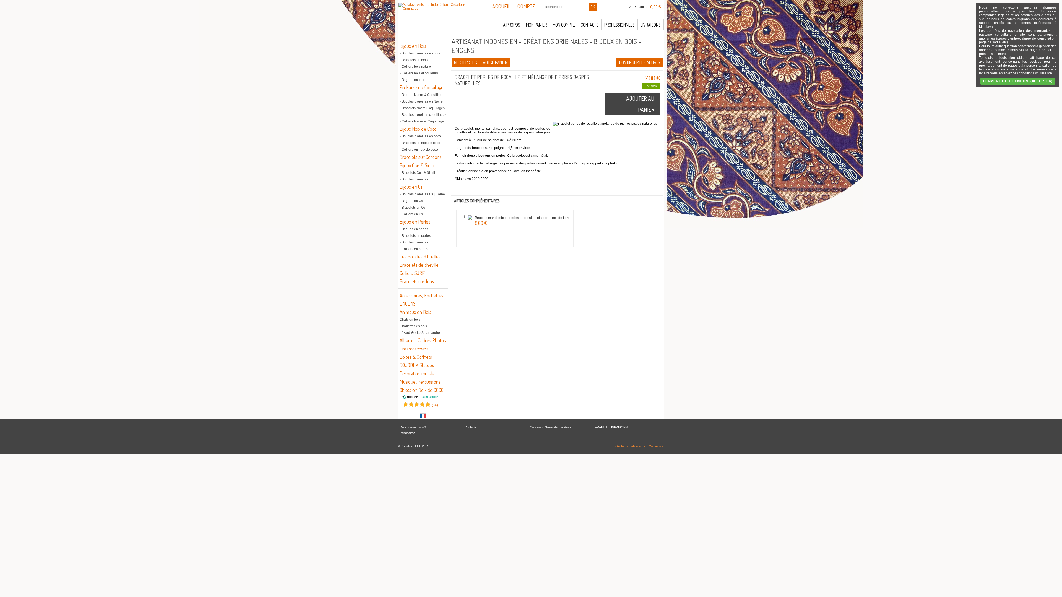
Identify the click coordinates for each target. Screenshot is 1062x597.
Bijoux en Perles (415, 222)
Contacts (589, 25)
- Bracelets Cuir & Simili (417, 173)
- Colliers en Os (411, 214)
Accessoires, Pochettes (421, 295)
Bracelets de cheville (419, 265)
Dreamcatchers (414, 348)
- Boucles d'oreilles (414, 179)
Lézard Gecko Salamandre (420, 333)
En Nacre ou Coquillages (423, 87)
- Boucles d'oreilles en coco (420, 136)
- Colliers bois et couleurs (419, 73)
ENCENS (408, 304)
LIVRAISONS (651, 25)
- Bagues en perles (414, 229)
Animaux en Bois (415, 312)
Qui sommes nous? (413, 427)
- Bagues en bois (412, 80)
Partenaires (407, 432)
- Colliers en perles (414, 249)
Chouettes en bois (413, 326)
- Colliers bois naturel (416, 67)
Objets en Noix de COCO (422, 390)
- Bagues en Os (411, 201)
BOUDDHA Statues (417, 365)
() (435, 405)
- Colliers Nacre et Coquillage (422, 121)
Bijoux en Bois (413, 46)
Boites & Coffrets (416, 357)
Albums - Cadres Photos (423, 340)
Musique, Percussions (420, 382)
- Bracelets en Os (412, 208)
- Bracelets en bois (414, 60)
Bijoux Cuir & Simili (417, 165)
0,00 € (655, 6)
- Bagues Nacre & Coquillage (422, 95)
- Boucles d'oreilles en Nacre (421, 101)
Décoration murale (417, 373)
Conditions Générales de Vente (550, 427)
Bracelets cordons (417, 281)
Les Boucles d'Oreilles (420, 256)
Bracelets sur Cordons (421, 157)
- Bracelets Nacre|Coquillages (422, 108)
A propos (511, 25)
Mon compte (564, 25)
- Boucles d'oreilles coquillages (423, 115)
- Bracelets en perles (415, 236)
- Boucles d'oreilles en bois (420, 53)
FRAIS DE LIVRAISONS (611, 427)
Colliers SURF (412, 273)
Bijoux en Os (411, 187)
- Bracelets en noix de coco (420, 143)
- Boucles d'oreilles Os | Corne (422, 194)
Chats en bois (410, 319)
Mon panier (536, 25)
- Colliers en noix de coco (419, 149)
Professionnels (619, 25)
